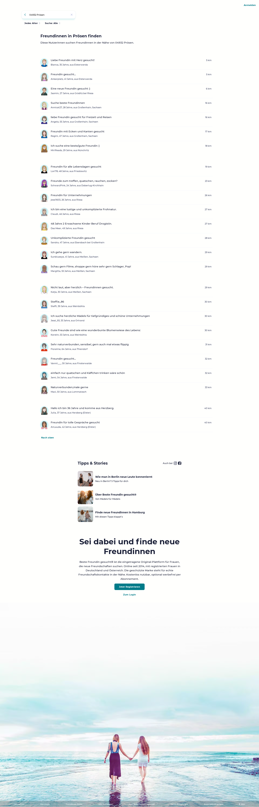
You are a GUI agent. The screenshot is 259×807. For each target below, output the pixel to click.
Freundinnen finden (74, 804)
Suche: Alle (51, 23)
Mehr (243, 804)
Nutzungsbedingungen (213, 804)
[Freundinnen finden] (25, 15)
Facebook (179, 463)
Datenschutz (19, 804)
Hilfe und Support (105, 804)
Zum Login (129, 594)
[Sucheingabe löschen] (72, 15)
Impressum (45, 804)
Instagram (175, 463)
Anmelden (250, 5)
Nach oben (47, 437)
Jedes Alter (31, 23)
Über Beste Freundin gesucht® (142, 804)
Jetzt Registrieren (129, 586)
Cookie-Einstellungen (179, 804)
